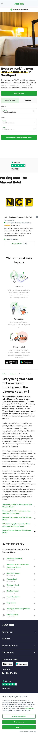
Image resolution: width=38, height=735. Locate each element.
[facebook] (3, 673)
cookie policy (30, 708)
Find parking (19, 93)
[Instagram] (7, 673)
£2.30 (19, 244)
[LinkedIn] (15, 673)
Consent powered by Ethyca (26, 731)
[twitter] (11, 673)
